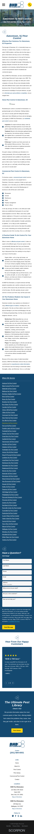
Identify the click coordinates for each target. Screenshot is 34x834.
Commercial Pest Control (17, 776)
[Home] (16, 4)
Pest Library (17, 730)
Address (5, 582)
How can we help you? (9, 599)
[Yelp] (18, 816)
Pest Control (17, 769)
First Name (6, 560)
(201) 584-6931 (17, 753)
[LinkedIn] (21, 816)
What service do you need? (10, 588)
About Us (17, 766)
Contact (17, 779)
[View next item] (13, 683)
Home (17, 763)
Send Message (8, 627)
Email (4, 577)
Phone (5, 571)
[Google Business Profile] (13, 816)
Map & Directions (17, 797)
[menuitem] (9, 383)
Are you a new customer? (10, 593)
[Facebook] (16, 816)
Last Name (6, 565)
